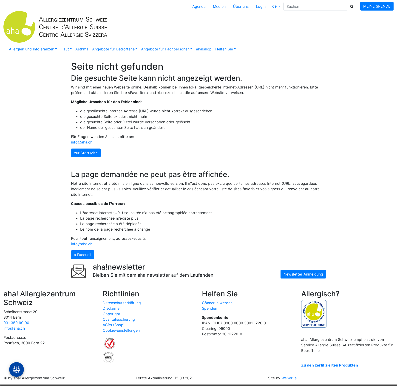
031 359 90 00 (16, 322)
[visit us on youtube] (10, 352)
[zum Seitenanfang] (198, 385)
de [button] (275, 6)
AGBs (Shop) (114, 325)
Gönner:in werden (217, 303)
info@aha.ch (81, 142)
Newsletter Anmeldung (303, 274)
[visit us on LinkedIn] (8, 352)
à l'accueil (82, 254)
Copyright (111, 314)
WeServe (289, 378)
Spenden (209, 308)
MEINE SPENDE (377, 6)
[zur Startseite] (100, 27)
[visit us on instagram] (4, 352)
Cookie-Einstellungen (121, 330)
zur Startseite (86, 153)
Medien (219, 6)
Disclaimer (112, 308)
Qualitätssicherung (119, 319)
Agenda (199, 6)
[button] (33, 49)
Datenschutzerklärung (122, 303)
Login (261, 6)
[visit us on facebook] (6, 352)
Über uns (241, 6)
